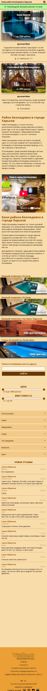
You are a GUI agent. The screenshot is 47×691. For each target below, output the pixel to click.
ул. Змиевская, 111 (24, 58)
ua (25, 680)
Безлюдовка (25, 108)
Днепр (23, 674)
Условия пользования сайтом (23, 668)
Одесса (39, 674)
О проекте (23, 665)
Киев (18, 674)
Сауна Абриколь (8, 467)
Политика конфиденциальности (23, 671)
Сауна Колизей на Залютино (17, 340)
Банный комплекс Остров (16, 276)
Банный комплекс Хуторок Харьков (21, 318)
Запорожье (31, 674)
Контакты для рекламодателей (23, 684)
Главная (23, 662)
